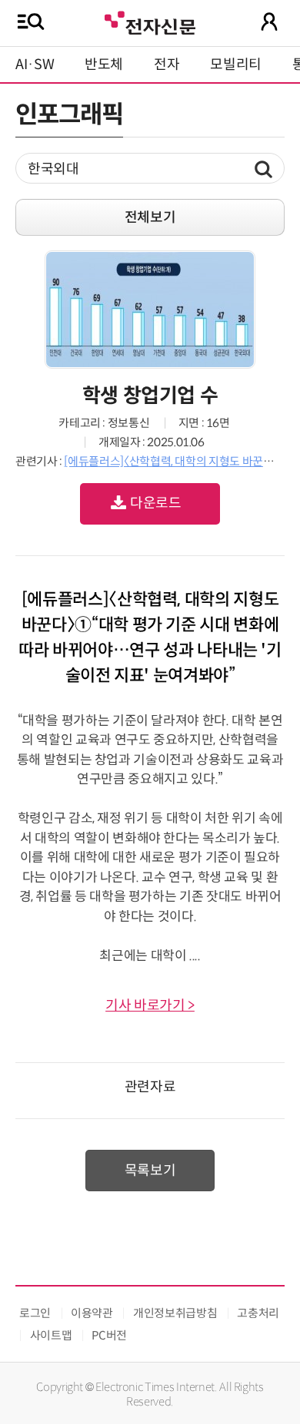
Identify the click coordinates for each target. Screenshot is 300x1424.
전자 (166, 64)
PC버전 (109, 1335)
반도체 (104, 64)
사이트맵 (51, 1335)
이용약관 (92, 1313)
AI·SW (34, 64)
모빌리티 (236, 64)
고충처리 (258, 1313)
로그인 (35, 1313)
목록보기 (150, 1170)
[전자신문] (150, 21)
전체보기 (150, 217)
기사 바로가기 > (150, 1005)
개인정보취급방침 (175, 1313)
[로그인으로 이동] (269, 21)
